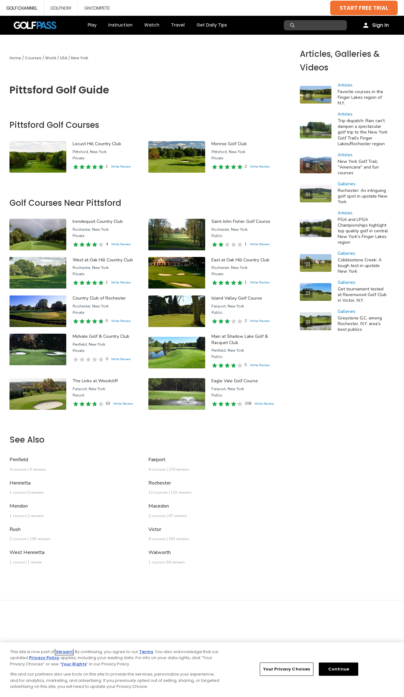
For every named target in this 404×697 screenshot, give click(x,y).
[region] (202, 669)
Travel (178, 25)
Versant (64, 652)
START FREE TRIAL (364, 8)
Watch (151, 25)
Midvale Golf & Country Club (101, 336)
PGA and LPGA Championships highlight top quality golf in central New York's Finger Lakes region (363, 231)
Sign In (380, 25)
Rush (15, 529)
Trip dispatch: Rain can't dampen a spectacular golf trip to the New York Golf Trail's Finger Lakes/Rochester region (363, 132)
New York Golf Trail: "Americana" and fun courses (358, 167)
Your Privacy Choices (286, 669)
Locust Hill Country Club (97, 144)
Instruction (120, 25)
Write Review (121, 166)
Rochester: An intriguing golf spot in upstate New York (363, 196)
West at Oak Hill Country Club (103, 260)
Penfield (18, 459)
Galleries (346, 184)
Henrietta (20, 483)
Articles (345, 85)
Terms (146, 652)
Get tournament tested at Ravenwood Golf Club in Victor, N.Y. (362, 294)
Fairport (156, 459)
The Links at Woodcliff (95, 381)
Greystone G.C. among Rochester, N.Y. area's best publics (360, 323)
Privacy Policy (44, 658)
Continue (338, 669)
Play (92, 25)
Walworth (159, 552)
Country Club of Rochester (99, 298)
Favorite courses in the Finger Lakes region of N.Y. (360, 97)
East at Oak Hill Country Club (240, 260)
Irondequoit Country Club (98, 221)
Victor (154, 529)
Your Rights (73, 664)
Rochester (159, 483)
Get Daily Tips (212, 25)
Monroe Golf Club (229, 144)
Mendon (18, 506)
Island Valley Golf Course (236, 298)
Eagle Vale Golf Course (234, 381)
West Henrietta (27, 552)
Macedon (158, 506)
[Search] (293, 25)
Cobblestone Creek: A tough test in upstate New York (360, 265)
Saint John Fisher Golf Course (240, 221)
